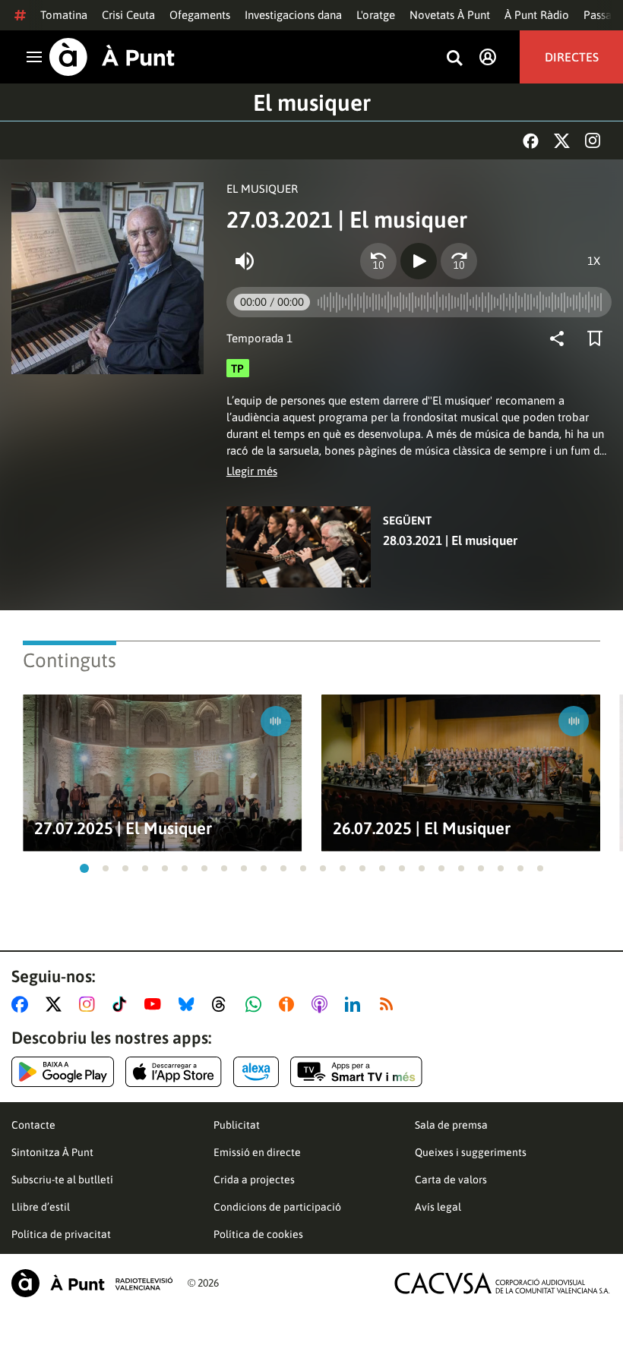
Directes (572, 57)
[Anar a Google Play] (62, 1072)
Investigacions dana (293, 14)
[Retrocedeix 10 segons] (378, 261)
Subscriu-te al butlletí (62, 1179)
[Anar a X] (57, 1004)
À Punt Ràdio (536, 14)
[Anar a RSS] (390, 1004)
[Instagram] (592, 140)
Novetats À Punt (450, 14)
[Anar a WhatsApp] (256, 1004)
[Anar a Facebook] (22, 1004)
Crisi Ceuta (128, 14)
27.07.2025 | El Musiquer (123, 828)
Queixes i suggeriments (471, 1152)
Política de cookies (258, 1234)
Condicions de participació (277, 1207)
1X (593, 260)
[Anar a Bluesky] (190, 1004)
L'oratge (375, 14)
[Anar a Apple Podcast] (323, 1004)
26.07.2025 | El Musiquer (422, 828)
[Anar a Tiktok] (122, 1004)
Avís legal (438, 1207)
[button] (84, 868)
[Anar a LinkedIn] (355, 1004)
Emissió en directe (257, 1152)
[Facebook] (531, 141)
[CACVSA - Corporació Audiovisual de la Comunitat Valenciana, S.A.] (502, 1283)
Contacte (33, 1125)
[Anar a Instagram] (90, 1004)
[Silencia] (244, 261)
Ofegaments (199, 14)
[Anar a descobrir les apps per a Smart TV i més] (356, 1072)
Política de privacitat (61, 1234)
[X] (562, 141)
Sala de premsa (451, 1125)
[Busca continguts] (454, 59)
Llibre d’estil (40, 1207)
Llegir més (251, 471)
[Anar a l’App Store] (173, 1072)
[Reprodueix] (418, 261)
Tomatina (63, 14)
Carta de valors (451, 1179)
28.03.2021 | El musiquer (450, 540)
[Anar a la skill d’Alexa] (256, 1072)
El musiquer (312, 102)
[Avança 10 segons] (459, 261)
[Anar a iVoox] (289, 1004)
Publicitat (236, 1125)
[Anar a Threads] (223, 1004)
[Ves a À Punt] (112, 57)
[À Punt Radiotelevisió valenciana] (91, 1283)
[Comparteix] (561, 338)
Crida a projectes (254, 1179)
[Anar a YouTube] (155, 1004)
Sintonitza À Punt (52, 1152)
